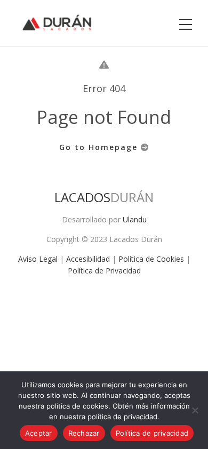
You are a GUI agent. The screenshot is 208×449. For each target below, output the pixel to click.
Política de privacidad (152, 433)
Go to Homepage (100, 147)
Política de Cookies (151, 259)
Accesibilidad (88, 259)
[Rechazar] (194, 410)
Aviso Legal (38, 259)
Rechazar (84, 433)
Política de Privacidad (104, 270)
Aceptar (38, 433)
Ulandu (135, 219)
